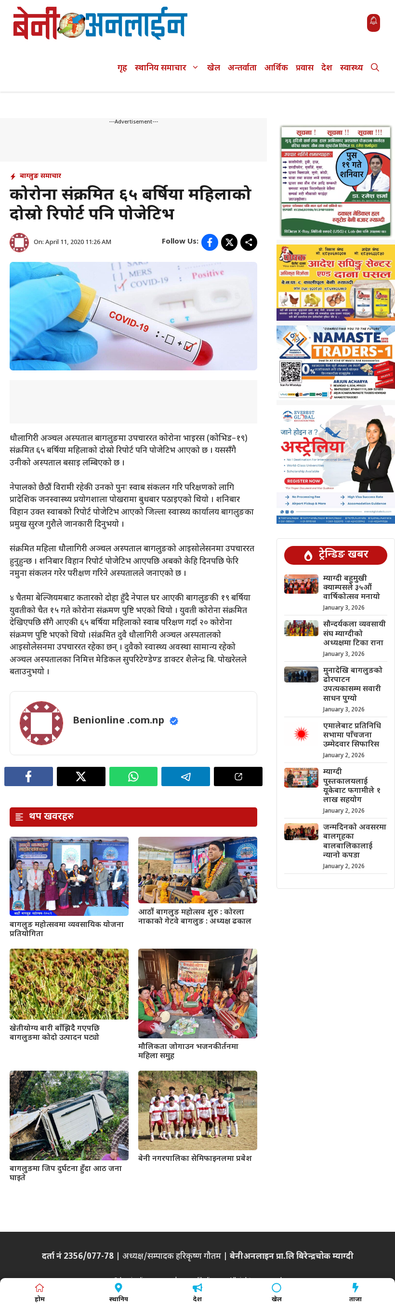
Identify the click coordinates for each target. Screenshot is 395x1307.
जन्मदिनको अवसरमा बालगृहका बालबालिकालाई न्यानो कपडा (354, 842)
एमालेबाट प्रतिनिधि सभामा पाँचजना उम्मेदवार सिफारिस (352, 736)
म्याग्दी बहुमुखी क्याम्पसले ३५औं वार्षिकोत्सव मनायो (351, 588)
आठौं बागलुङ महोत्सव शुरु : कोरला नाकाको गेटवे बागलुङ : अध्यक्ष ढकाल (194, 917)
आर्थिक (276, 68)
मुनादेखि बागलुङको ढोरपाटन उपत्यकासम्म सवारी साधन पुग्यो (352, 685)
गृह (122, 68)
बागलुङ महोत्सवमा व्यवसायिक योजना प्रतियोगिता (67, 929)
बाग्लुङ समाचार (40, 176)
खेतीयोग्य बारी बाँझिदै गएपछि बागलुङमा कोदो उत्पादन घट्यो (55, 1033)
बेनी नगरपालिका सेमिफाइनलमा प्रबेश (195, 1159)
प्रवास (305, 68)
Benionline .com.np (118, 721)
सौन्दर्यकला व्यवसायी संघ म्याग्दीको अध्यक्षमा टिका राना (354, 634)
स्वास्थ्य (351, 68)
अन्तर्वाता (242, 68)
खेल (213, 68)
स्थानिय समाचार (160, 68)
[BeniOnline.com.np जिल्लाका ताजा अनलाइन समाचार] (101, 23)
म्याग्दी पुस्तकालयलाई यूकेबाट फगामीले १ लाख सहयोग (352, 786)
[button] (375, 69)
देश (326, 68)
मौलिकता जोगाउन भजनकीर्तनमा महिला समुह (188, 1052)
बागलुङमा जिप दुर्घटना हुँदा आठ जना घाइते (66, 1174)
